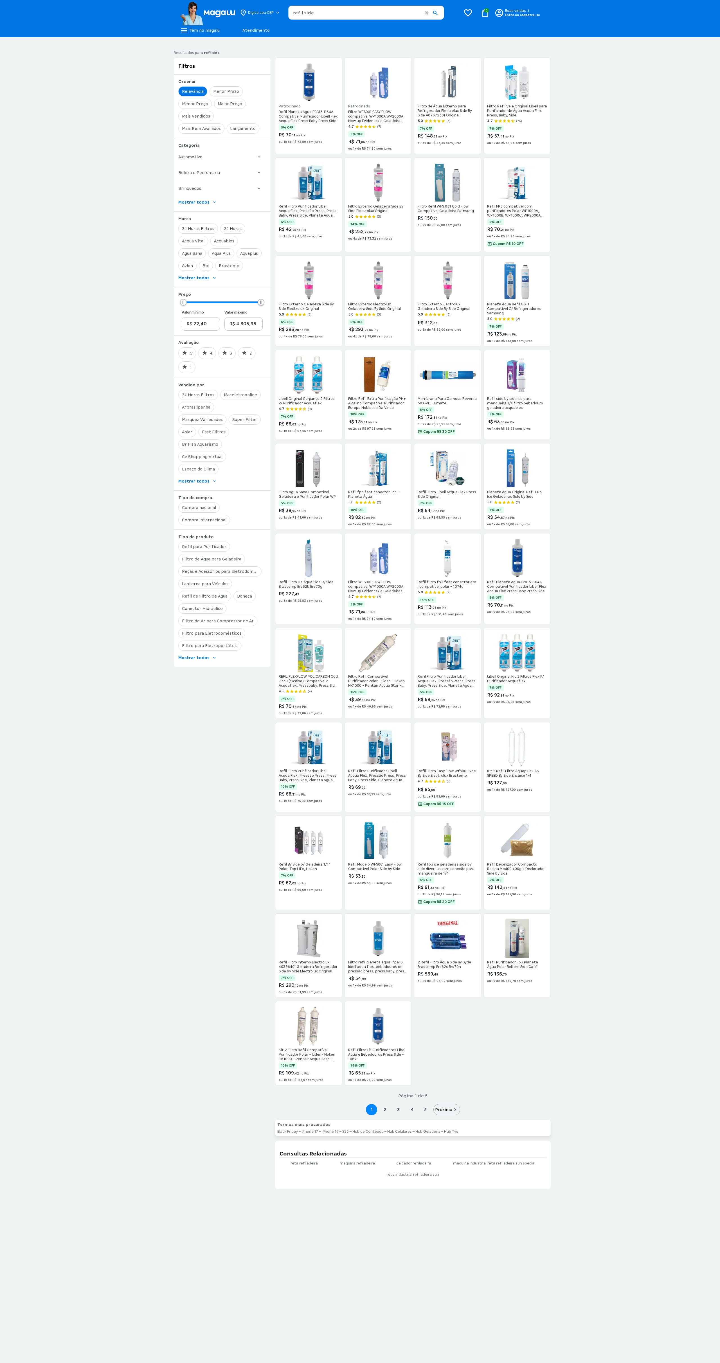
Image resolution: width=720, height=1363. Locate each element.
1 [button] (371, 1109)
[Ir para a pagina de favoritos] (468, 12)
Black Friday (287, 1132)
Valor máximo (236, 312)
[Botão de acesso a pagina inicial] (207, 12)
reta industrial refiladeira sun (413, 1175)
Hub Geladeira (427, 1132)
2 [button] (385, 1109)
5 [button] (425, 1109)
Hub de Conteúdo (368, 1132)
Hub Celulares (399, 1132)
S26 (345, 1132)
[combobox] (366, 13)
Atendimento (256, 30)
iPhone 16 (330, 1132)
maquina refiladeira (357, 1163)
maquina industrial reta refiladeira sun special (494, 1163)
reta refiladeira (304, 1163)
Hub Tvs (451, 1132)
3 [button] (398, 1109)
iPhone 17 (310, 1132)
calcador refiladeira (414, 1163)
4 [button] (412, 1109)
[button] (426, 13)
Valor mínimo (193, 312)
